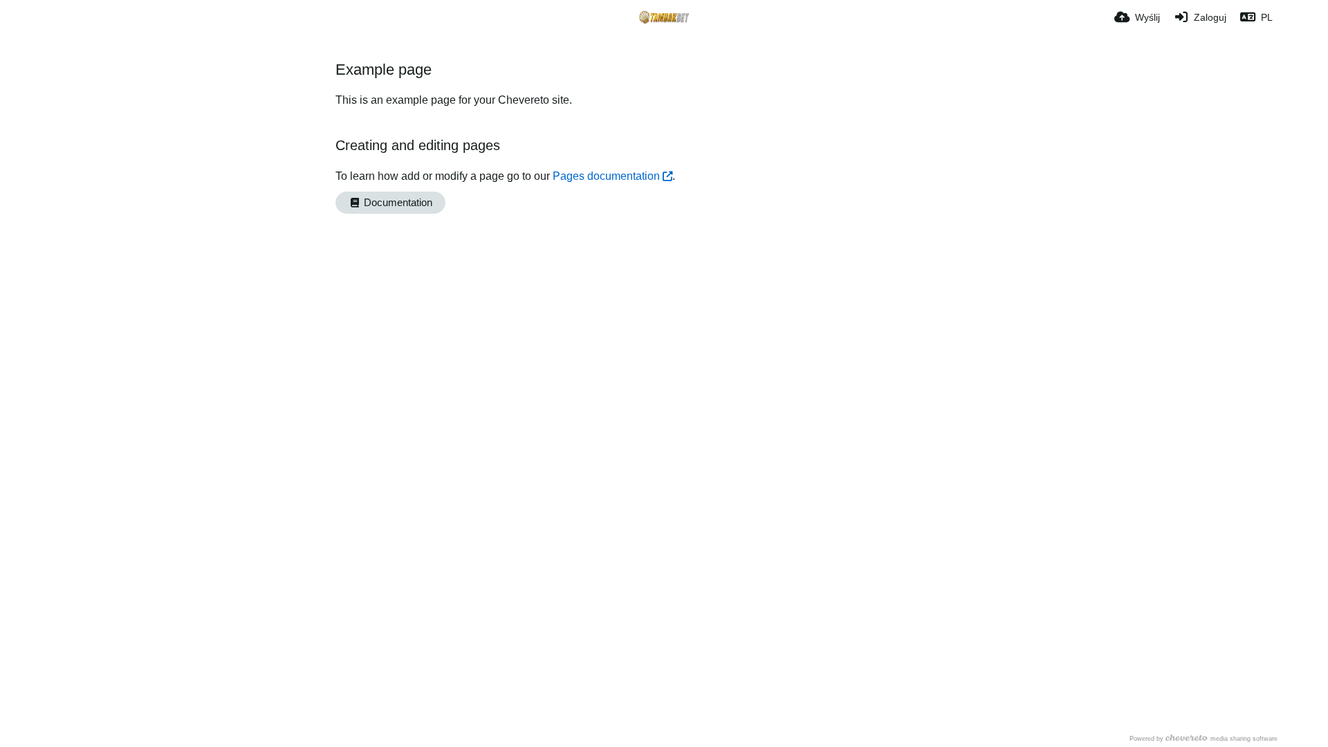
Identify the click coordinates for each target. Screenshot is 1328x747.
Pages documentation (606, 176)
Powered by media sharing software (1203, 738)
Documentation (396, 202)
